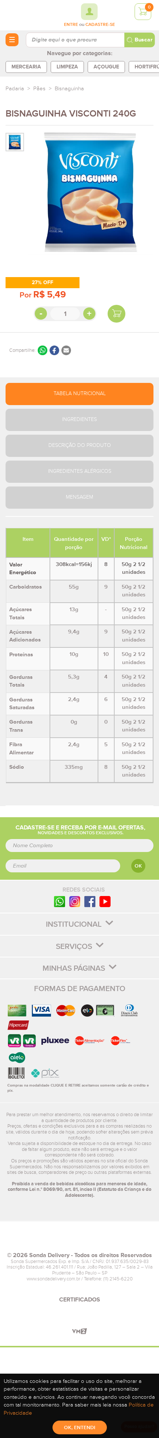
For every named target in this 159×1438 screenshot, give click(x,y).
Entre (71, 25)
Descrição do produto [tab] (79, 445)
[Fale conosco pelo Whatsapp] (59, 901)
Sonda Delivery (79, 1239)
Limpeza (67, 67)
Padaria (15, 88)
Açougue (106, 67)
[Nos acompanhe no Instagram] (74, 901)
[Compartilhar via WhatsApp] (42, 350)
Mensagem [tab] (79, 497)
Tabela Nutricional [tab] (80, 394)
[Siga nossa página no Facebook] (89, 901)
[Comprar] (116, 314)
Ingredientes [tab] (79, 419)
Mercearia (26, 67)
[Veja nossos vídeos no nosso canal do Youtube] (105, 901)
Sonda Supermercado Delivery (26, 15)
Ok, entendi (79, 1427)
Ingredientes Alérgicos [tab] (79, 471)
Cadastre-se (100, 25)
